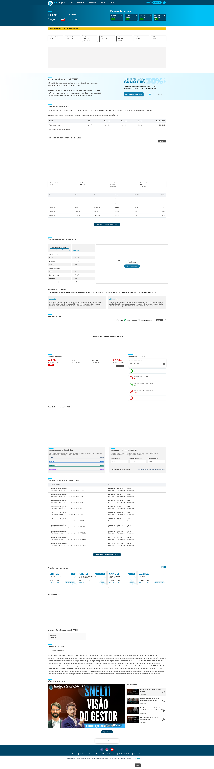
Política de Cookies (125, 754)
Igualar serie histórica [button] (146, 320)
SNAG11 (114, 573)
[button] (165, 567)
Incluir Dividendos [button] (132, 320)
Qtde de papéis (115, 458)
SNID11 (128, 15)
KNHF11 (142, 15)
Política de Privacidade (136, 758)
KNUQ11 (157, 15)
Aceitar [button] (137, 765)
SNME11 (113, 15)
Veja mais (105, 732)
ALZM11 (144, 573)
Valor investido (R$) (135, 458)
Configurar (58, 249)
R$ (131, 363)
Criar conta (157, 2)
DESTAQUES (92, 2)
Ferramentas (81, 2)
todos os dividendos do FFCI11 (107, 224)
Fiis (72, 2)
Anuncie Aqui (138, 754)
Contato (74, 754)
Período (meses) (153, 458)
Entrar (148, 2)
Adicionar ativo (133, 266)
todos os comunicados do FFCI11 (107, 554)
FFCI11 (76, 250)
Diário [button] (121, 320)
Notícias (102, 2)
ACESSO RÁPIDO (107, 741)
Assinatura (83, 754)
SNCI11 (83, 573)
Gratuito (111, 2)
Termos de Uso (94, 754)
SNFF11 (54, 573)
